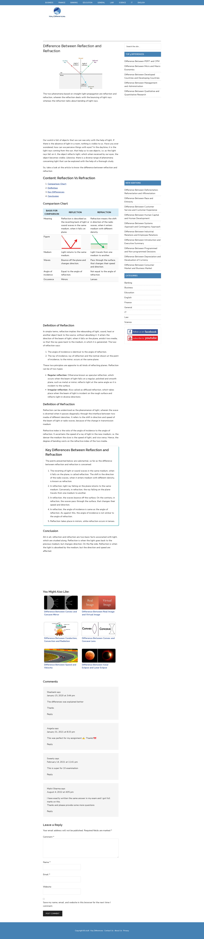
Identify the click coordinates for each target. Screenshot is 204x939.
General (128, 307)
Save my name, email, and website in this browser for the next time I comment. (77, 904)
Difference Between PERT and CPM (141, 61)
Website (47, 886)
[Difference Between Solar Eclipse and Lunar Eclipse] (98, 655)
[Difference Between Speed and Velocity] (60, 655)
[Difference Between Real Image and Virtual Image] (98, 602)
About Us (118, 931)
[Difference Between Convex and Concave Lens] (98, 628)
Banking (128, 282)
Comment (48, 836)
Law (126, 317)
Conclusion (53, 196)
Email (46, 874)
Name (47, 862)
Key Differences (57, 12)
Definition (53, 188)
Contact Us (108, 931)
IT (125, 312)
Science (128, 322)
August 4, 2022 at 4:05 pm (60, 792)
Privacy (126, 931)
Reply (50, 714)
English (128, 297)
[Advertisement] (114, 23)
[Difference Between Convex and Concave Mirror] (60, 602)
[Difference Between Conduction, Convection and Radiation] (60, 628)
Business (128, 287)
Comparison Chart (57, 183)
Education (129, 292)
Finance (128, 302)
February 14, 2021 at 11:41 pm (62, 762)
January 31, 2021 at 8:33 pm (61, 731)
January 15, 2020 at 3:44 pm (61, 695)
